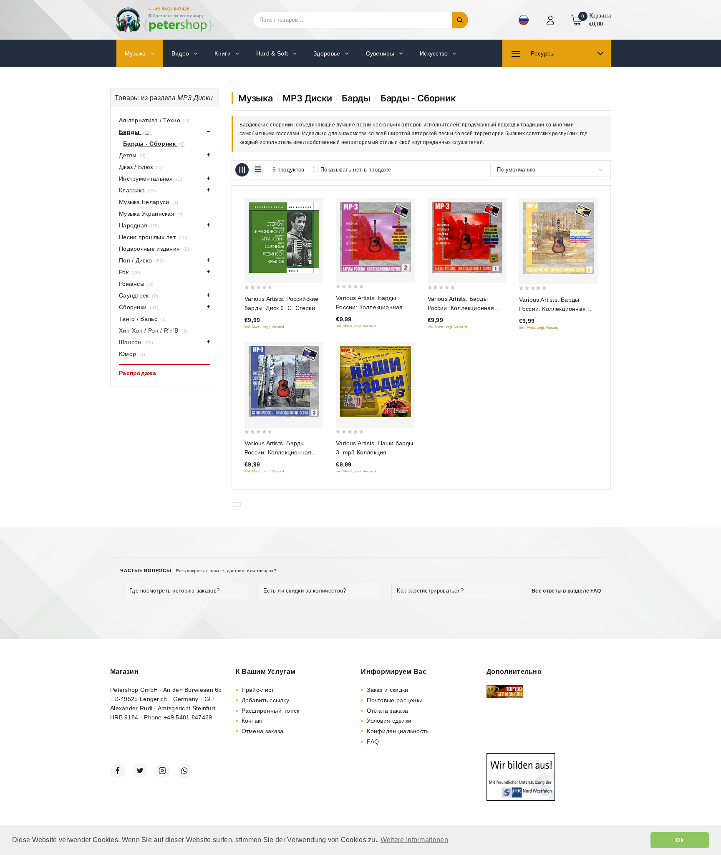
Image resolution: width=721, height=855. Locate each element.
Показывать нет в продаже (355, 169)
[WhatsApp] (184, 770)
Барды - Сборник (418, 98)
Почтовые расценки (395, 700)
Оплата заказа (387, 710)
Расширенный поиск (271, 710)
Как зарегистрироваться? (430, 591)
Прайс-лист (258, 689)
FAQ (373, 741)
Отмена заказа (263, 731)
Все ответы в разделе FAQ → (570, 591)
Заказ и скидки (387, 689)
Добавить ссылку (266, 700)
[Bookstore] (164, 20)
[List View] (258, 170)
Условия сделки (389, 720)
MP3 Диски (307, 98)
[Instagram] (162, 770)
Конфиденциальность (398, 731)
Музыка (255, 98)
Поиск (460, 20)
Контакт (252, 720)
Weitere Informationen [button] (414, 839)
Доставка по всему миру (178, 15)
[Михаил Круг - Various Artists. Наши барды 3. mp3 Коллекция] (375, 381)
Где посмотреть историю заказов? (174, 591)
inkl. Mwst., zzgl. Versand (264, 327)
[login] (551, 20)
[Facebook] (117, 770)
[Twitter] (139, 770)
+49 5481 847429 (171, 9)
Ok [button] (680, 840)
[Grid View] (242, 170)
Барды (356, 98)
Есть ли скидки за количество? (304, 591)
